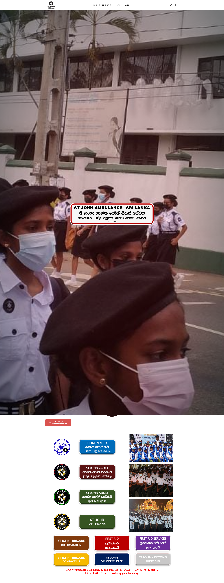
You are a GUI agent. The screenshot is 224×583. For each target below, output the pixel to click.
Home (95, 5)
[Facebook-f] (165, 5)
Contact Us (107, 5)
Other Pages (123, 5)
